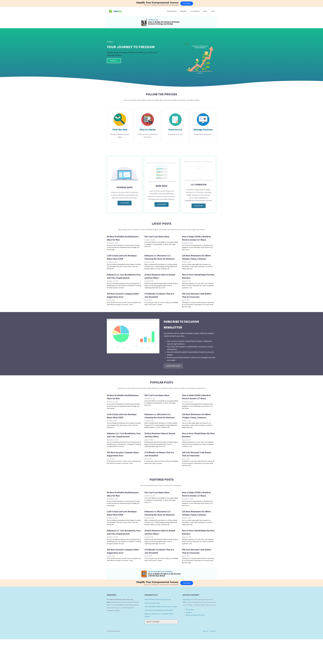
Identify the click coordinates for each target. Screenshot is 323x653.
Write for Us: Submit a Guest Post (195, 615)
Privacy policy (190, 609)
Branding (183, 11)
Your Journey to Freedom (131, 47)
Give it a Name (148, 129)
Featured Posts (162, 479)
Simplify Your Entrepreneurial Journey (157, 2)
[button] (173, 366)
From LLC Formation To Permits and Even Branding (161, 5)
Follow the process (161, 94)
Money (205, 11)
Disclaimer (189, 612)
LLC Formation (195, 11)
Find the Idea (119, 129)
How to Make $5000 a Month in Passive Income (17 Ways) (161, 606)
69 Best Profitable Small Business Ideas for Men (158, 599)
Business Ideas (172, 11)
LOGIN (212, 11)
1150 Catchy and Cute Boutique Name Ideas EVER (159, 610)
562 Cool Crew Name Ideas (156, 236)
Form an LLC (175, 129)
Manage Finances (203, 129)
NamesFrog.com (187, 599)
